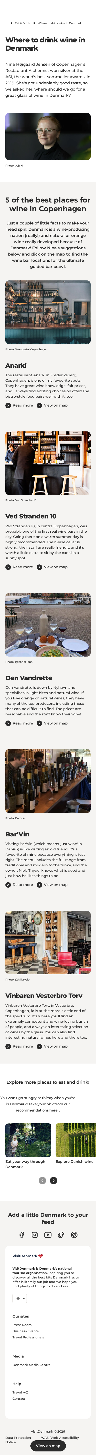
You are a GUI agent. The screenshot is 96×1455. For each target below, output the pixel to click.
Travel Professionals (28, 1337)
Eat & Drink (22, 23)
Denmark (20, 248)
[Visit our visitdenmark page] (48, 1235)
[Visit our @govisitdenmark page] (61, 1235)
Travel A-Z (20, 1392)
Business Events (26, 1331)
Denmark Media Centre (32, 1365)
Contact (19, 1399)
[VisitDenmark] (28, 1256)
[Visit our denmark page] (21, 1235)
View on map (48, 1446)
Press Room (22, 1325)
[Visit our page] (35, 1235)
